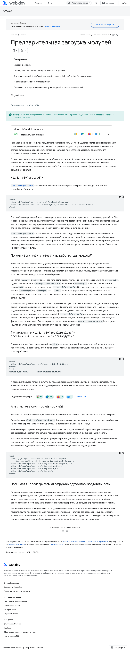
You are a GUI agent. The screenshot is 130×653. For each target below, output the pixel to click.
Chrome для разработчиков (15, 601)
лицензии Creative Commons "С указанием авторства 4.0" (85, 541)
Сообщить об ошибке (13, 587)
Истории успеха (11, 609)
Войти (124, 3)
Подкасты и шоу (11, 613)
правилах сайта (57, 544)
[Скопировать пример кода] (122, 196)
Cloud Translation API (51, 26)
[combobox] (79, 3)
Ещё (50, 3)
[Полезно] (113, 35)
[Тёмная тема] (119, 196)
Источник (81, 397)
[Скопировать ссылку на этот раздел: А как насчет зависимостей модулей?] (65, 406)
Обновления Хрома (12, 605)
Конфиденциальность (34, 648)
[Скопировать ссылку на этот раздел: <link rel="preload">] (45, 177)
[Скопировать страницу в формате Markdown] (22, 50)
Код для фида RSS (11, 636)
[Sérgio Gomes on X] (12, 99)
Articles (7, 11)
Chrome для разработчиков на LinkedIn (20, 632)
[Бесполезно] (117, 35)
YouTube (7, 628)
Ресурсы (38, 3)
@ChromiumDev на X (12, 624)
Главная (14, 35)
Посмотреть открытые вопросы (17, 591)
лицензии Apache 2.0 (16, 544)
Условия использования (12, 648)
